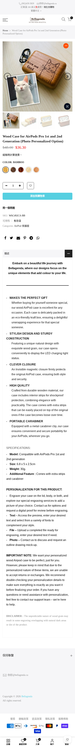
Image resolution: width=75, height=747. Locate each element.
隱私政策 (50, 719)
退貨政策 (37, 719)
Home (5, 30)
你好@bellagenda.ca (48, 3)
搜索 (12, 719)
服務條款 (63, 719)
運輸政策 (23, 719)
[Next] (67, 76)
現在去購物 (49, 7)
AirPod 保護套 (21, 226)
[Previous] (7, 76)
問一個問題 (9, 208)
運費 (17, 155)
